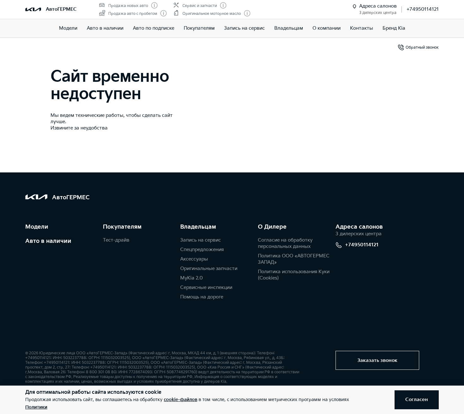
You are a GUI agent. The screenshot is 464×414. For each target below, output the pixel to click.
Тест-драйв (116, 240)
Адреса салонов (359, 227)
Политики (36, 407)
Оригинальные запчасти (208, 269)
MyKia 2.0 (191, 278)
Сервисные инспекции (206, 288)
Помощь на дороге (201, 297)
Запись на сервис (244, 28)
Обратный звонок (422, 47)
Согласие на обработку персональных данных (285, 243)
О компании (326, 28)
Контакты (361, 28)
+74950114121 (423, 9)
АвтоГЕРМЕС (61, 9)
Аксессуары (194, 259)
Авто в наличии (105, 28)
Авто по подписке (153, 28)
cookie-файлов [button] (180, 399)
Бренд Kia (394, 28)
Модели (68, 28)
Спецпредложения (202, 250)
